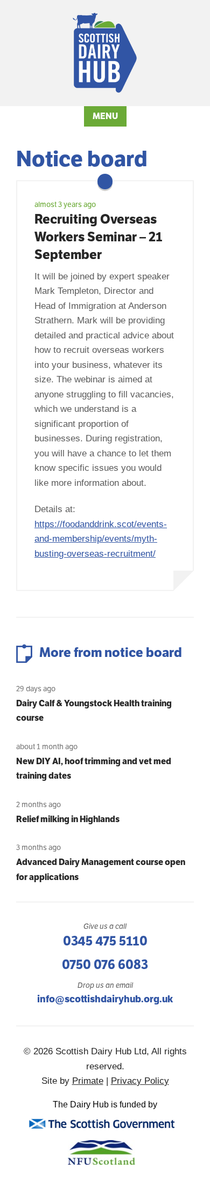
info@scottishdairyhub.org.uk (105, 999)
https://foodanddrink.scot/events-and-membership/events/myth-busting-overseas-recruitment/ (100, 539)
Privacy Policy (140, 1081)
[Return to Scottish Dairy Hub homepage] (105, 53)
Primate (87, 1081)
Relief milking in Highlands (68, 819)
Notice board (81, 158)
